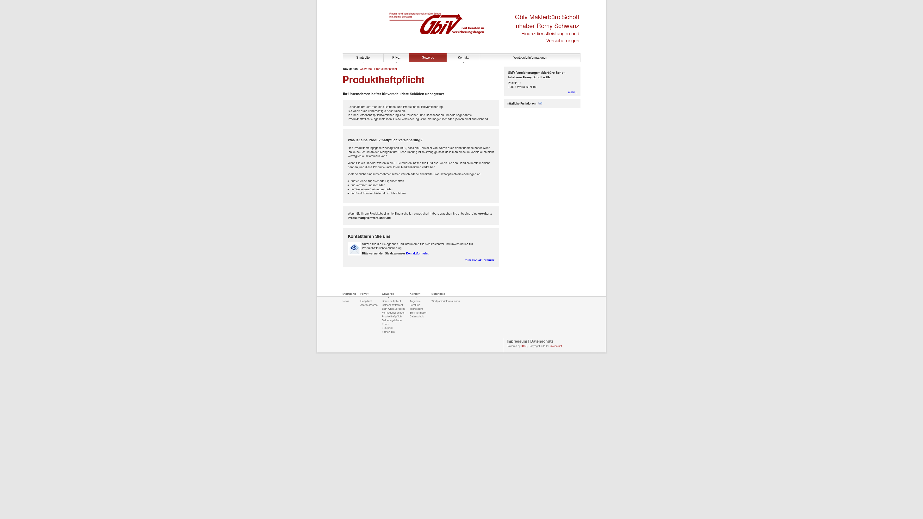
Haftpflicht (366, 301)
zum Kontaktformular (479, 260)
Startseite (363, 57)
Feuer (385, 324)
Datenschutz (417, 316)
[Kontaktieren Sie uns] (354, 254)
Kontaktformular (417, 253)
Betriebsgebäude (392, 320)
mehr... (572, 92)
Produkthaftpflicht (385, 69)
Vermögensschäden (393, 312)
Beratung (415, 305)
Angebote (415, 301)
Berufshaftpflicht (391, 301)
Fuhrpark (387, 328)
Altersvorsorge (369, 305)
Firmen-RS (388, 332)
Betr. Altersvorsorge (393, 308)
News (346, 301)
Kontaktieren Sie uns (369, 236)
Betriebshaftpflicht (392, 305)
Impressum (416, 308)
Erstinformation (418, 312)
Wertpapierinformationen (530, 57)
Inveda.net (556, 346)
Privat (396, 57)
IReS (524, 346)
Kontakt (463, 57)
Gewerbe (428, 57)
